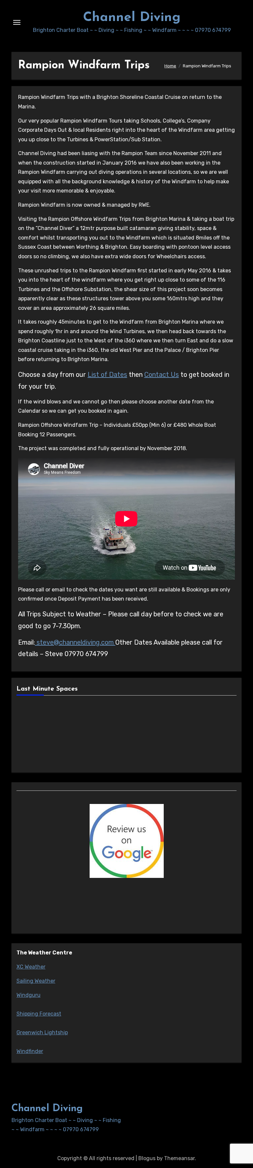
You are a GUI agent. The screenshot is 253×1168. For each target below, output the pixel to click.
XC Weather (30, 967)
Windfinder (29, 1051)
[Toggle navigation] (17, 22)
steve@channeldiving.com (75, 642)
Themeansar (179, 1158)
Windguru (28, 995)
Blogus (146, 1158)
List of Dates (107, 374)
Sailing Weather (35, 981)
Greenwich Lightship (42, 1032)
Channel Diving (132, 17)
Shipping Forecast (38, 1014)
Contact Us (161, 374)
